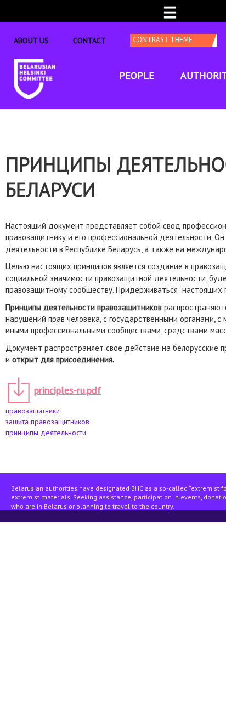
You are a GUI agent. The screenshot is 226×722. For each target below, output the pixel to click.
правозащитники (32, 411)
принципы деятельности (45, 432)
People (136, 75)
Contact (89, 41)
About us (31, 41)
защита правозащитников (47, 422)
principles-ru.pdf (67, 390)
